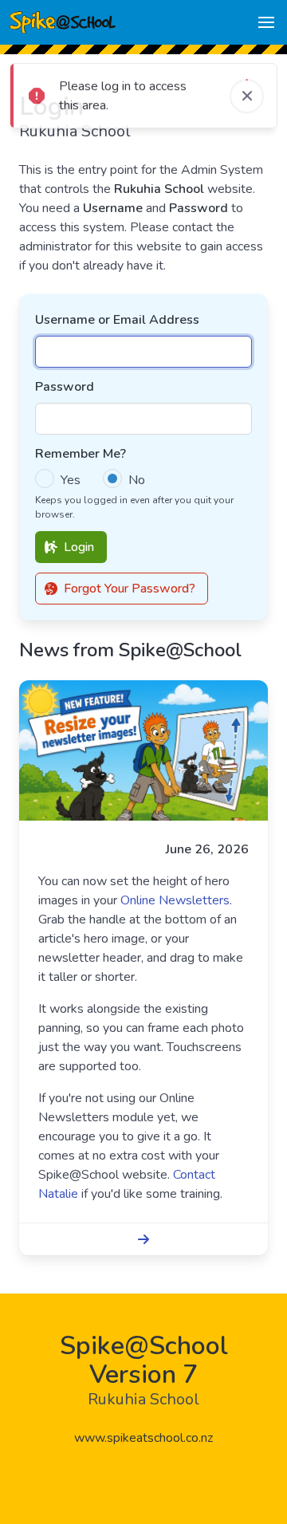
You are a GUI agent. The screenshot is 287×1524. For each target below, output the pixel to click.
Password (64, 387)
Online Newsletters (175, 900)
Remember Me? (80, 454)
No (136, 480)
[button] (266, 22)
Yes (71, 480)
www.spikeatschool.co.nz (143, 1438)
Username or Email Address (117, 320)
